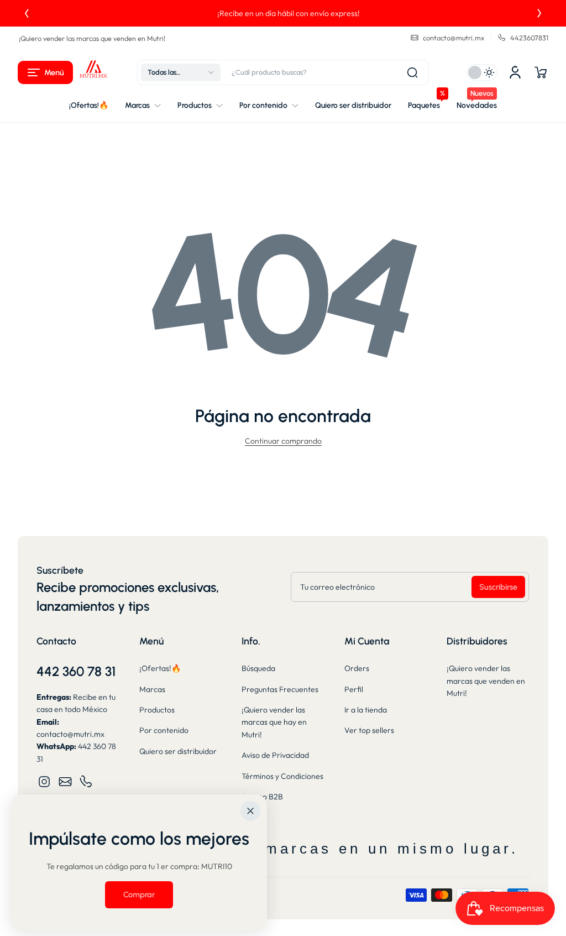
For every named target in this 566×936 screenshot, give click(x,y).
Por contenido (163, 730)
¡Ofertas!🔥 (160, 668)
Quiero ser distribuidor (178, 751)
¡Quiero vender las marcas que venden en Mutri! (92, 38)
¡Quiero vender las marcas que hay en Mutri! (274, 722)
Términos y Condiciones (282, 776)
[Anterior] (26, 13)
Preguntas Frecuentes (280, 689)
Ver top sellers (369, 730)
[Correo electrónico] (65, 781)
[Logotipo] (93, 72)
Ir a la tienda (365, 710)
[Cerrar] (250, 811)
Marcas (152, 689)
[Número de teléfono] (86, 781)
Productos (157, 710)
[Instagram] (44, 781)
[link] (139, 894)
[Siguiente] (539, 13)
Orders (356, 668)
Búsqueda (258, 668)
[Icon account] (515, 72)
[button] (45, 72)
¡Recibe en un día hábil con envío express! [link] (283, 13)
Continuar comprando (283, 441)
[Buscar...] (412, 72)
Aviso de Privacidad (275, 755)
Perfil (353, 689)
